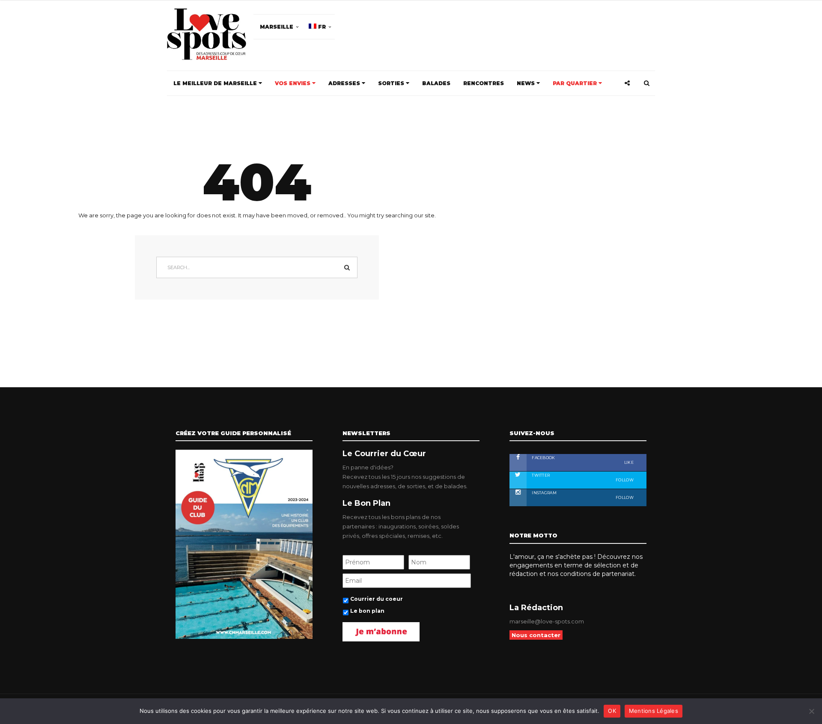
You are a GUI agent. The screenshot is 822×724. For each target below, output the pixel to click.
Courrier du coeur (376, 599)
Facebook (582, 460)
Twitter (582, 477)
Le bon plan (367, 611)
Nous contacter (536, 635)
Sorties (392, 83)
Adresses (345, 83)
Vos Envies (293, 83)
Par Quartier (576, 83)
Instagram (582, 495)
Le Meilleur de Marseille (216, 83)
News (526, 83)
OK (612, 710)
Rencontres (483, 83)
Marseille (276, 27)
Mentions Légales (653, 710)
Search (346, 267)
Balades (436, 83)
